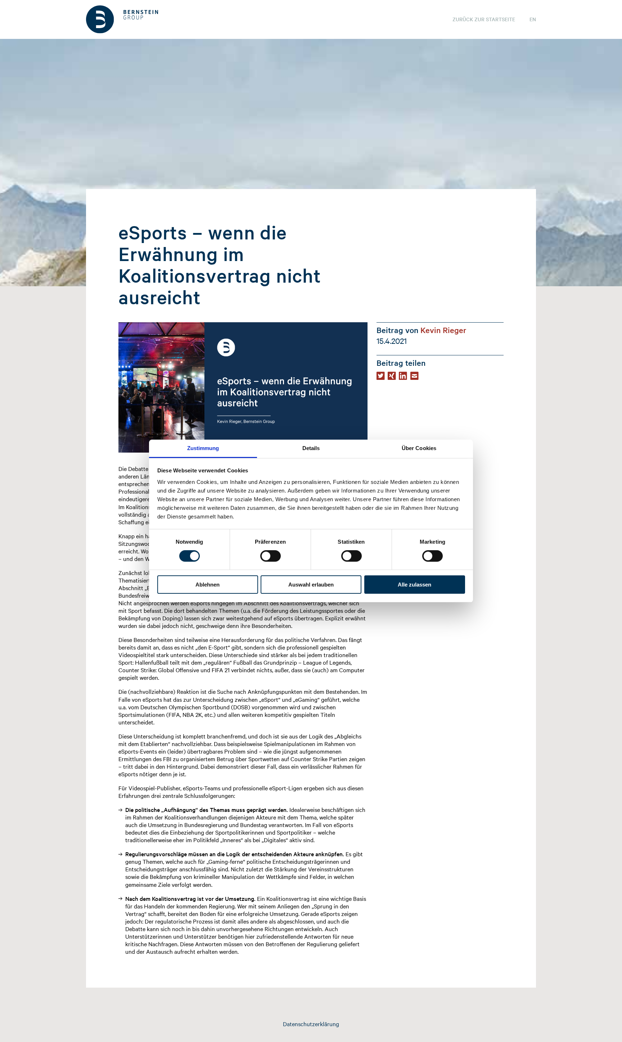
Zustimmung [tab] (203, 448)
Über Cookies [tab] (419, 448)
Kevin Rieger (443, 330)
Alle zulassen (414, 584)
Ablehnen (207, 584)
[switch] (270, 556)
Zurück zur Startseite (483, 19)
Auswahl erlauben (311, 584)
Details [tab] (311, 448)
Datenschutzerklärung (311, 1024)
